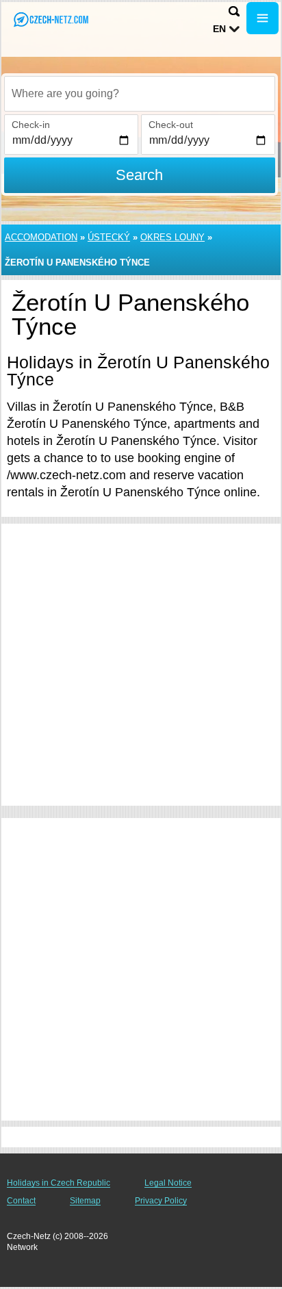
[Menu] (262, 18)
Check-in (31, 124)
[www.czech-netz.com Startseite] (51, 19)
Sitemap (85, 1200)
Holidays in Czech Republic (58, 1183)
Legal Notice (168, 1183)
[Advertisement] (141, 665)
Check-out (171, 124)
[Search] (234, 11)
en (219, 28)
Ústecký (109, 237)
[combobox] (139, 94)
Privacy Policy (161, 1200)
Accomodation (41, 237)
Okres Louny (172, 237)
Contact (21, 1200)
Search (139, 174)
